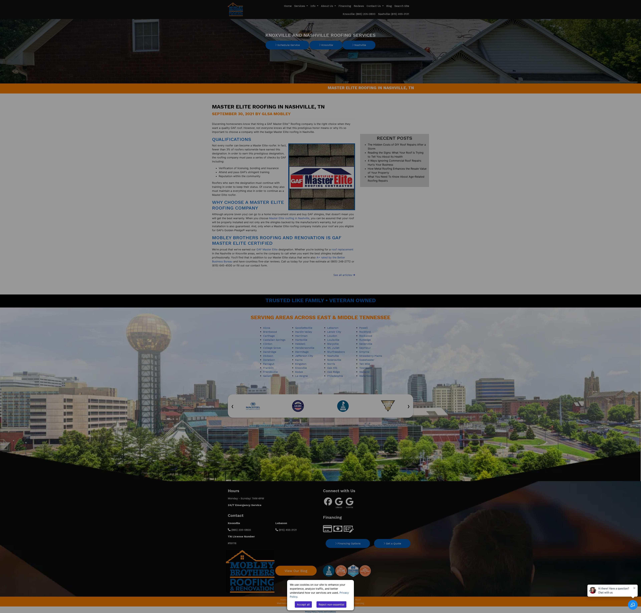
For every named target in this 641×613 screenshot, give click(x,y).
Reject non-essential (331, 604)
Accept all (303, 604)
